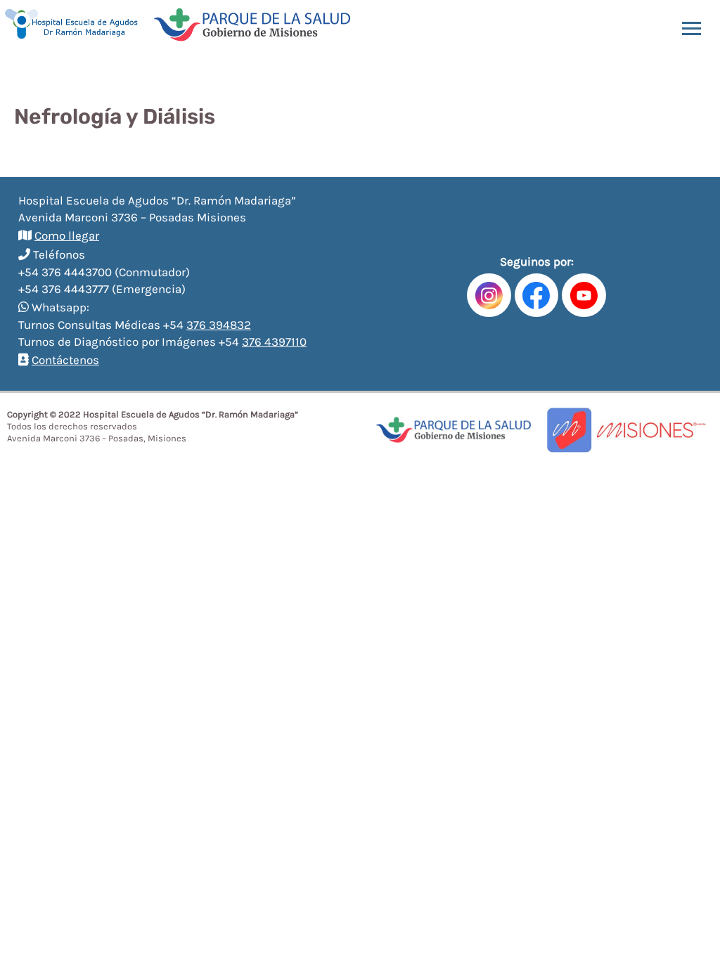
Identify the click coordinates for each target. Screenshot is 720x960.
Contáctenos (65, 360)
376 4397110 (274, 342)
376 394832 (218, 325)
